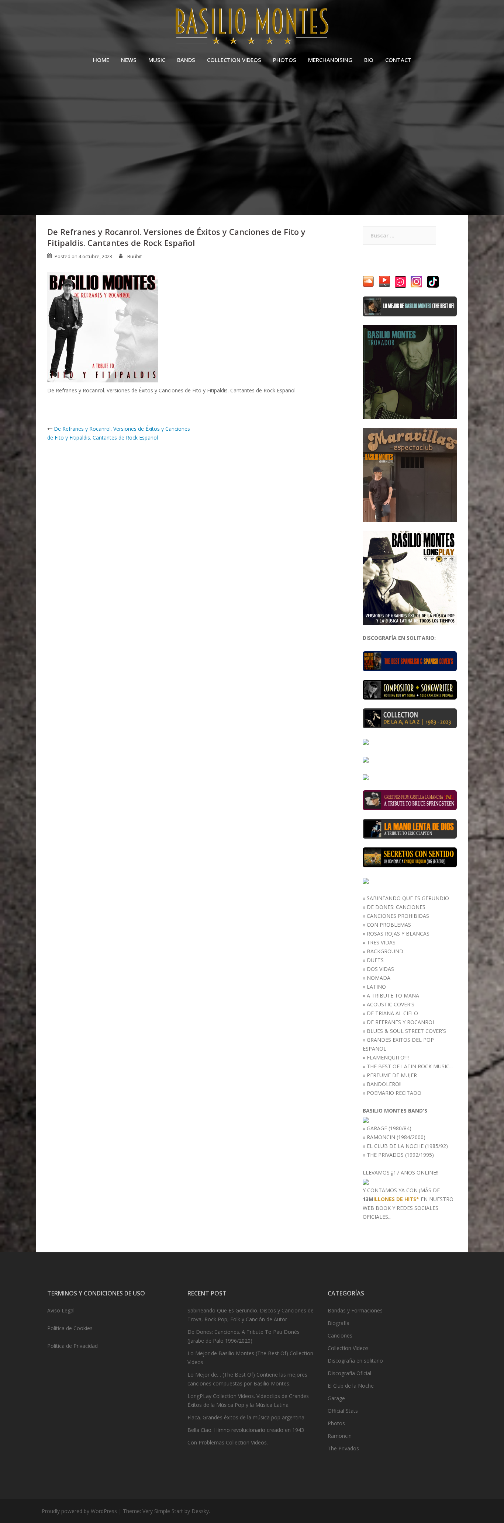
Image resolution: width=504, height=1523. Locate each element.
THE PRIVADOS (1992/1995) (400, 1154)
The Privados (343, 1448)
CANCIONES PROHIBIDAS (398, 915)
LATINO (376, 986)
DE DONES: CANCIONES (396, 906)
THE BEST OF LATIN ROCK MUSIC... (410, 1066)
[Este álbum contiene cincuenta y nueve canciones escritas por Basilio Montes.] (410, 689)
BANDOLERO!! (384, 1083)
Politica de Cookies (70, 1328)
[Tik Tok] (433, 281)
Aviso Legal (61, 1310)
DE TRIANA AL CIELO (392, 1013)
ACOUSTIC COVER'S (390, 1004)
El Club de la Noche (351, 1385)
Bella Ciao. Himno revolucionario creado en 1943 (245, 1429)
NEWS (129, 59)
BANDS (186, 59)
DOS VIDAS (380, 968)
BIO (368, 59)
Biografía (338, 1322)
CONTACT (398, 59)
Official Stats (343, 1410)
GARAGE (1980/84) (389, 1128)
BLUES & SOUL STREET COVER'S (406, 1030)
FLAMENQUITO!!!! (388, 1057)
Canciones (340, 1335)
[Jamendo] (400, 281)
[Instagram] (416, 281)
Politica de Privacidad (72, 1345)
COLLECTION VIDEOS (234, 59)
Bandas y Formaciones (355, 1310)
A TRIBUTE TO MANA (393, 995)
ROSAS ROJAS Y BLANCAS (398, 933)
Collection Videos (348, 1348)
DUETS (375, 960)
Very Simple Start (162, 1511)
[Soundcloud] (368, 281)
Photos (336, 1423)
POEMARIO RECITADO (394, 1092)
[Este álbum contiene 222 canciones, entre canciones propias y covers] (410, 717)
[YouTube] (384, 281)
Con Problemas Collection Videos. (227, 1442)
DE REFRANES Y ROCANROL (401, 1022)
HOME (101, 59)
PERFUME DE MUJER (392, 1075)
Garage (336, 1398)
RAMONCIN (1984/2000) (396, 1137)
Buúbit (134, 256)
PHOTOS (284, 59)
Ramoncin (340, 1435)
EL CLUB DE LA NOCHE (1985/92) (407, 1145)
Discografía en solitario (355, 1360)
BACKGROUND (385, 951)
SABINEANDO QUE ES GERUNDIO (408, 898)
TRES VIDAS (381, 942)
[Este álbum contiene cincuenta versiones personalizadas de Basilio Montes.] (366, 741)
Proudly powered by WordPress (79, 1511)
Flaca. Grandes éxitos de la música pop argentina (245, 1417)
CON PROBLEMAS (389, 924)
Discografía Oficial (349, 1373)
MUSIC (156, 59)
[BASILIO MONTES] (252, 27)
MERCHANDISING (330, 59)
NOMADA (378, 977)
